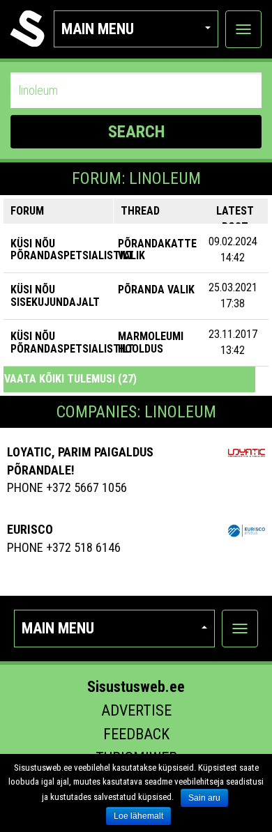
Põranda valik (156, 289)
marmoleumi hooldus (150, 342)
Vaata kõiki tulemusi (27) (70, 378)
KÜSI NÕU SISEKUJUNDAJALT (55, 296)
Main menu (97, 29)
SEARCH (136, 131)
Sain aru (204, 798)
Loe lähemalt (138, 816)
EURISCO (30, 529)
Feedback (136, 734)
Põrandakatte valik (157, 250)
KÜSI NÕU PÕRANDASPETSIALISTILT (72, 250)
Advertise (136, 710)
